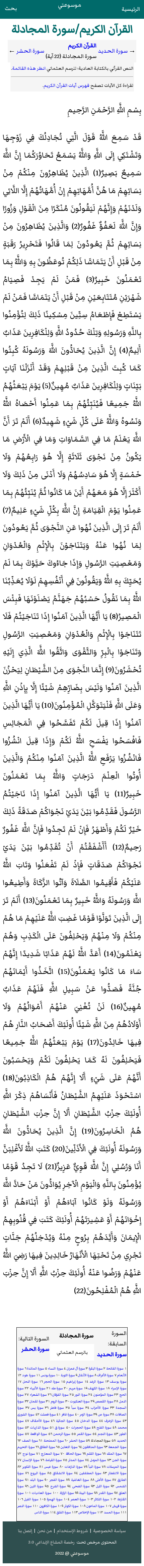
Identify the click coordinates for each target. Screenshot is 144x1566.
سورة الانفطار (117, 1473)
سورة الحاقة (74, 1453)
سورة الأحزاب (100, 1407)
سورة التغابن (69, 1447)
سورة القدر (106, 1493)
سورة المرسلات (117, 1466)
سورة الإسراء (119, 1388)
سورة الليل (103, 1486)
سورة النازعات (74, 1466)
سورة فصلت (48, 1414)
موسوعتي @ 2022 (72, 1553)
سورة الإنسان (31, 1460)
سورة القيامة (53, 1460)
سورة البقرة (96, 1368)
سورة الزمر (86, 1414)
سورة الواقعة (39, 1434)
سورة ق (60, 1427)
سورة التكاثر (101, 1499)
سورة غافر (68, 1414)
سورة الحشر (30, 51)
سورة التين (37, 1486)
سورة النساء (55, 1368)
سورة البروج (38, 1473)
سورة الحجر (52, 1381)
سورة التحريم (25, 1447)
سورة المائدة (35, 1368)
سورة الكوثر (71, 1506)
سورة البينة (86, 1493)
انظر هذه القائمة (29, 68)
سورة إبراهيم (74, 1381)
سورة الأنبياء (38, 1388)
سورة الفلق (64, 1512)
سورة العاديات (42, 1493)
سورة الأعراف (105, 1375)
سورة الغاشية (80, 1480)
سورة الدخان (89, 1421)
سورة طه (57, 1388)
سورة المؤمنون (103, 1394)
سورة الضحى (81, 1486)
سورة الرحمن (62, 1434)
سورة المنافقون (93, 1447)
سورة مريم (76, 1388)
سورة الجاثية (64, 1421)
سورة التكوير (30, 1466)
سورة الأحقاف (40, 1421)
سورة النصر (24, 1506)
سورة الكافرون (48, 1506)
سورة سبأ (77, 1407)
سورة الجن (119, 1460)
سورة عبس (51, 1466)
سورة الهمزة (55, 1499)
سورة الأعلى (103, 1480)
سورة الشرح (58, 1486)
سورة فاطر (57, 1407)
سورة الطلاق (47, 1447)
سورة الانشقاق (63, 1473)
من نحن (44, 1530)
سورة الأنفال (86, 1375)
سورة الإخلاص (87, 1512)
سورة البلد (37, 1480)
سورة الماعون (95, 1506)
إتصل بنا (25, 1530)
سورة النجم (105, 1434)
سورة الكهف (96, 1388)
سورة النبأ (94, 1466)
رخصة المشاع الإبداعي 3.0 (51, 1542)
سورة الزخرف (112, 1421)
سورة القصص (104, 1401)
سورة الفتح (104, 1427)
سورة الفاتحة (115, 1368)
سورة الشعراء (38, 1394)
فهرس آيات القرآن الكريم (66, 85)
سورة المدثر (76, 1460)
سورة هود (28, 1375)
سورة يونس (48, 1375)
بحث (11, 8)
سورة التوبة (68, 1375)
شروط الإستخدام (72, 1530)
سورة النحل (30, 1381)
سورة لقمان (37, 1401)
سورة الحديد (113, 51)
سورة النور (81, 1394)
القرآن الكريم (82, 45)
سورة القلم (94, 1453)
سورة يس (37, 1407)
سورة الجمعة (117, 1447)
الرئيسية (131, 9)
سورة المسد (112, 1512)
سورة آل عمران (76, 1368)
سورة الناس (41, 1512)
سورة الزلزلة (67, 1493)
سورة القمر (84, 1434)
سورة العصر (78, 1499)
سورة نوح (28, 1453)
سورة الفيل (31, 1499)
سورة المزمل (98, 1460)
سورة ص (104, 1414)
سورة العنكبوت (80, 1401)
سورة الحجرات (81, 1427)
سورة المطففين (90, 1473)
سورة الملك (114, 1453)
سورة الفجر (57, 1480)
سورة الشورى (25, 1414)
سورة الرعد (96, 1381)
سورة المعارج (50, 1453)
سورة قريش (119, 1506)
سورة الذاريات (39, 1427)
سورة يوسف (118, 1381)
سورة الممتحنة (54, 1440)
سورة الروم (57, 1401)
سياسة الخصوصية (109, 1530)
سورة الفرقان (60, 1394)
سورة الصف (30, 1440)
